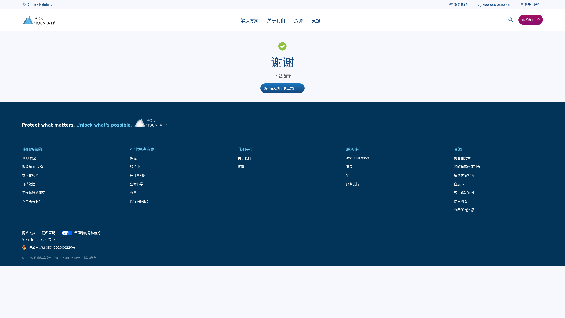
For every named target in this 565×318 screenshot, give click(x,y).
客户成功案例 (464, 192)
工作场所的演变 (33, 192)
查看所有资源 (464, 210)
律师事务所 (138, 175)
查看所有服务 (32, 201)
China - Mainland (40, 4)
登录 (349, 167)
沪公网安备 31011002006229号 (52, 247)
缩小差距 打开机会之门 (280, 88)
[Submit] (511, 20)
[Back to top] (552, 287)
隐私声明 (48, 233)
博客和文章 (462, 158)
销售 (349, 175)
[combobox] (511, 20)
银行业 (135, 167)
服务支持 (352, 184)
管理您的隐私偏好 (87, 233)
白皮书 (459, 184)
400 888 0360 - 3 (496, 4)
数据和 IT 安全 (32, 167)
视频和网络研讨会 (467, 167)
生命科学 (136, 184)
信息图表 (460, 201)
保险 (133, 158)
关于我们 (244, 158)
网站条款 (28, 233)
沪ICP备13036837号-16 (38, 239)
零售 (133, 192)
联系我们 (460, 4)
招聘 (241, 167)
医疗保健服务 (140, 201)
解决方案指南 (464, 175)
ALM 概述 (29, 158)
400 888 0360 (357, 158)
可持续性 (28, 184)
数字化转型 (30, 175)
